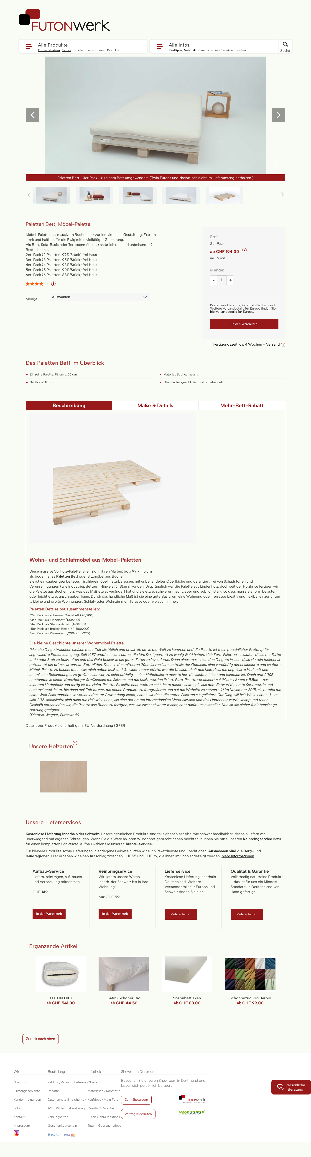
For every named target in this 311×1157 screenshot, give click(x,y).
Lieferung (81, 1082)
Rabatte (53, 1091)
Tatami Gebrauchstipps (104, 1126)
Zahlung (53, 1082)
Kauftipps (175, 50)
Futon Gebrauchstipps (104, 1117)
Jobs (17, 1108)
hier (231, 312)
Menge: (217, 270)
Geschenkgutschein (62, 1126)
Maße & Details (155, 405)
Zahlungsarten (58, 1117)
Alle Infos (179, 44)
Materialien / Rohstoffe (104, 1091)
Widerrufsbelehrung (70, 1108)
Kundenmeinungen (27, 1100)
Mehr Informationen (238, 856)
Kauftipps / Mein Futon (104, 1100)
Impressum (22, 1126)
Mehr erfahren (181, 914)
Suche (285, 50)
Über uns (20, 1082)
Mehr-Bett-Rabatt (241, 405)
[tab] (69, 405)
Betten (66, 50)
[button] (83, 46)
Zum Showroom (136, 1100)
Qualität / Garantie (101, 1108)
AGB (51, 1108)
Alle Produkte (53, 44)
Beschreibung (69, 405)
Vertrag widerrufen (138, 1114)
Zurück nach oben (40, 1039)
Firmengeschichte (27, 1091)
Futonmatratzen (49, 50)
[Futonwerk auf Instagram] (31, 1134)
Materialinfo (192, 50)
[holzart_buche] (63, 776)
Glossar (93, 1082)
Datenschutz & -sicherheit (67, 1100)
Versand (66, 1082)
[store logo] (64, 20)
